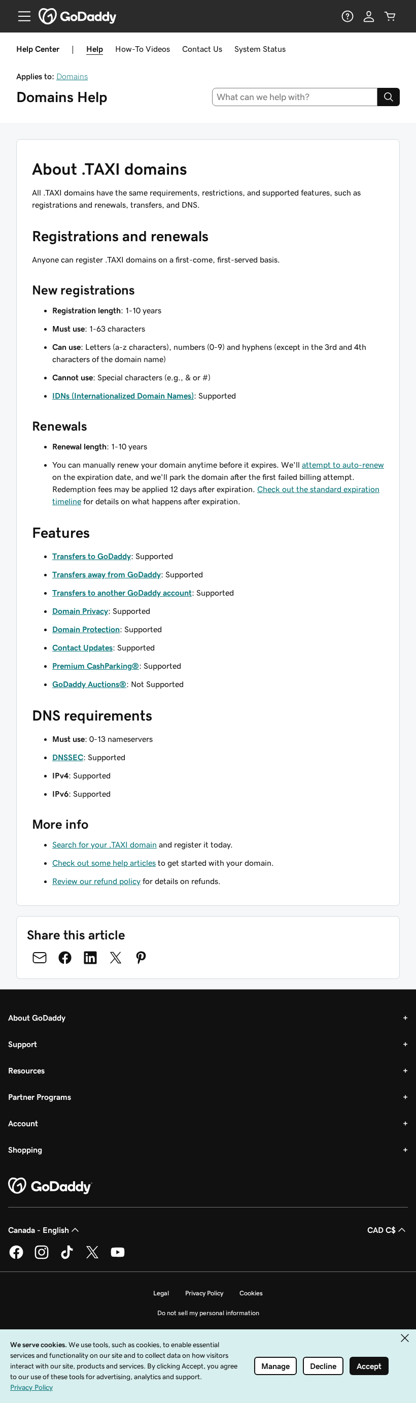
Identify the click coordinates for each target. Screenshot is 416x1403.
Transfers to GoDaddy (91, 556)
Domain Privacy (80, 611)
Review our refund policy (96, 881)
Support (22, 1044)
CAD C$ (381, 1230)
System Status (260, 49)
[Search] (388, 97)
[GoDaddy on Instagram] (41, 1257)
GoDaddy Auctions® (89, 684)
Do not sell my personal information (208, 1313)
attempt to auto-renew (343, 465)
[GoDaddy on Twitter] (92, 1257)
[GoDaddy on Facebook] (16, 1257)
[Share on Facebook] (65, 957)
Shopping (25, 1150)
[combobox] (295, 97)
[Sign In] (368, 16)
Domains (72, 76)
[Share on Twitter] (115, 957)
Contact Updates (82, 647)
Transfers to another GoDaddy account (122, 593)
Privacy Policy (204, 1293)
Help (94, 49)
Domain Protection (86, 629)
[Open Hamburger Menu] (20, 16)
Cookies (251, 1293)
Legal (161, 1293)
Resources (26, 1070)
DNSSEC (67, 757)
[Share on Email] (39, 957)
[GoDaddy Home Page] (50, 1186)
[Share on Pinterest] (141, 957)
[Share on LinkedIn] (90, 957)
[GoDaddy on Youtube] (118, 1257)
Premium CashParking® (95, 666)
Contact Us (202, 49)
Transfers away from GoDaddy (106, 574)
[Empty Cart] (390, 16)
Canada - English (38, 1230)
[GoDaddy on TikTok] (67, 1257)
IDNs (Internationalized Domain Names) (123, 395)
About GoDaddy (36, 1018)
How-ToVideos (142, 49)
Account (23, 1123)
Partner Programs (39, 1097)
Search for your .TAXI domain (104, 844)
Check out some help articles (104, 863)
